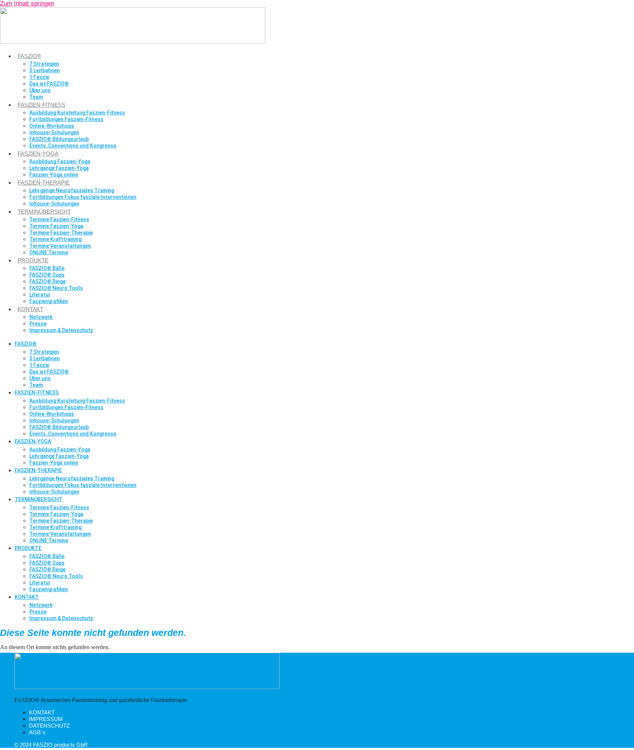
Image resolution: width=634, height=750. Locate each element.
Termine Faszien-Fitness (59, 219)
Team (36, 97)
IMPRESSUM (46, 719)
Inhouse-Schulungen (54, 132)
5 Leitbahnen (44, 70)
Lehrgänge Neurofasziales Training (71, 190)
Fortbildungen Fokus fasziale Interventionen (82, 197)
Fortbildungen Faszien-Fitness (66, 119)
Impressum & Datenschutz (61, 330)
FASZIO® (29, 56)
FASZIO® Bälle (47, 268)
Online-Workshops (51, 126)
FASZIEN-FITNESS (41, 105)
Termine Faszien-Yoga (56, 226)
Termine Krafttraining (55, 239)
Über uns (40, 90)
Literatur (40, 295)
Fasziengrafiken (48, 301)
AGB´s (37, 732)
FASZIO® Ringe (47, 281)
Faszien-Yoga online (53, 175)
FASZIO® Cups (47, 275)
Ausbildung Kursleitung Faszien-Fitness (77, 113)
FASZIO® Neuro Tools (56, 288)
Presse (38, 324)
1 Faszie (39, 77)
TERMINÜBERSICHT (44, 211)
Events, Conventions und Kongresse (72, 146)
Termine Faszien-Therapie (61, 233)
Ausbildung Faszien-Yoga (59, 161)
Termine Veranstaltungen (60, 246)
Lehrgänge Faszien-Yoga (59, 168)
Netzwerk (40, 317)
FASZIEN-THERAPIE (44, 182)
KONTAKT (30, 309)
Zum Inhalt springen (27, 3)
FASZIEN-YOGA (38, 153)
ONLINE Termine (48, 252)
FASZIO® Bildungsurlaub (59, 139)
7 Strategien (44, 64)
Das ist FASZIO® (49, 84)
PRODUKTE (33, 260)
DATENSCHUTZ (49, 725)
